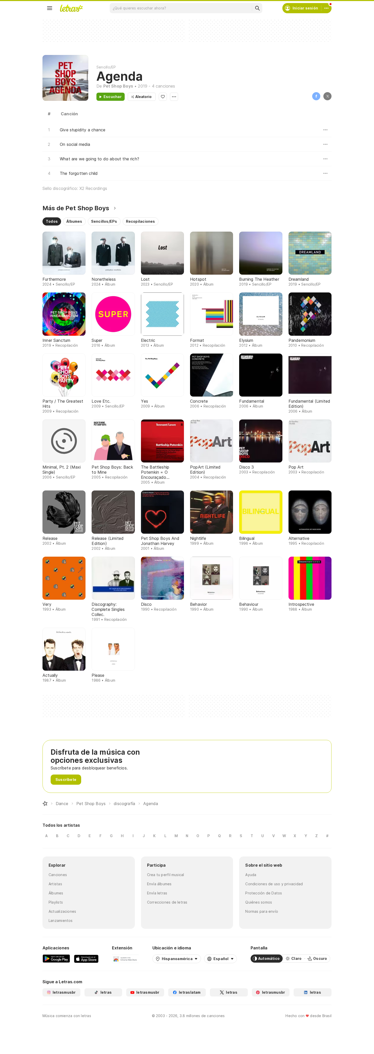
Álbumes (56, 893)
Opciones (174, 97)
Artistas (55, 884)
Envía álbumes (159, 884)
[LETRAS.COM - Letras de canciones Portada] (71, 8)
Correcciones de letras (167, 902)
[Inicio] (45, 803)
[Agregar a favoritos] (163, 97)
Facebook (316, 96)
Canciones (58, 875)
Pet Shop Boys (118, 86)
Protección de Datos (263, 893)
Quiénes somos (258, 902)
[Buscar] (257, 8)
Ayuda (250, 875)
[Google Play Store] (56, 958)
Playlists (56, 902)
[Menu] (49, 8)
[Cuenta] (326, 8)
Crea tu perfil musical (165, 875)
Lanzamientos (61, 920)
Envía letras (157, 893)
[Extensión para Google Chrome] (125, 958)
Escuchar (113, 96)
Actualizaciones (62, 911)
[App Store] (86, 958)
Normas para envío (261, 911)
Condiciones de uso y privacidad (274, 884)
